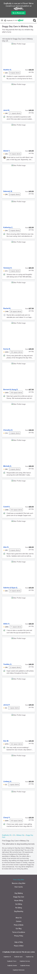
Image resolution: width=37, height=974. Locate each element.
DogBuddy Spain (18, 956)
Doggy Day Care (18, 897)
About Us (19, 918)
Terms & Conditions (18, 932)
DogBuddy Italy (30, 956)
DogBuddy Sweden (12, 965)
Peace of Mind (18, 946)
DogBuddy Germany (25, 961)
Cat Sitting (18, 904)
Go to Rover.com (18, 13)
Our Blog (18, 928)
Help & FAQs (18, 942)
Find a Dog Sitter (18, 879)
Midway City (20, 835)
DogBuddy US (6, 835)
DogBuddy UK (7, 956)
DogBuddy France (11, 961)
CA (14, 835)
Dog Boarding (18, 911)
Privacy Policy (18, 936)
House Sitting (18, 900)
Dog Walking (19, 893)
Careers (18, 921)
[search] (33, 20)
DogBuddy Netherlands (18, 970)
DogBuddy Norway (25, 965)
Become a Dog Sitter (18, 883)
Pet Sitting (18, 908)
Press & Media (18, 925)
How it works (18, 887)
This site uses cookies (28, 952)
